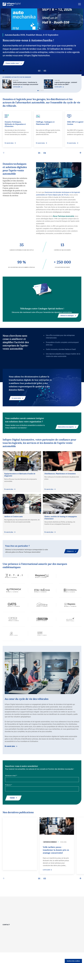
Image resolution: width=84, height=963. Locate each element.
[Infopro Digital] (10, 946)
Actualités (66, 916)
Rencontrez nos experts (66, 427)
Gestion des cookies (73, 961)
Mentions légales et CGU (26, 948)
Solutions (46, 911)
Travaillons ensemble (50, 906)
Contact (6, 924)
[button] (39, 90)
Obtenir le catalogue (67, 315)
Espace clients (68, 911)
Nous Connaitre (68, 906)
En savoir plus (10, 60)
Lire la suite (16, 87)
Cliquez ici (70, 551)
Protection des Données (24, 946)
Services (46, 916)
